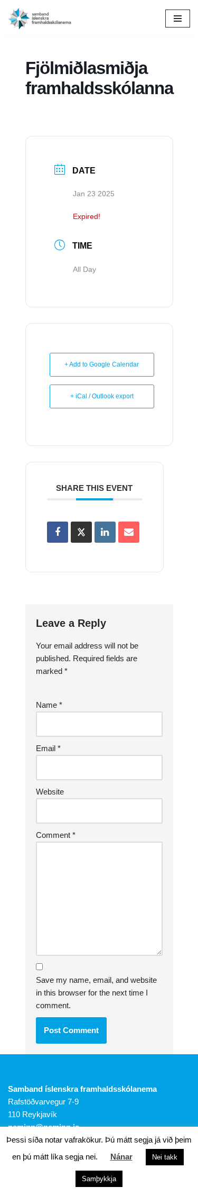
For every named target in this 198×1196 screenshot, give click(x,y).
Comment (56, 834)
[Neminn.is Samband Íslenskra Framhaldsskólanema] (39, 18)
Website (50, 791)
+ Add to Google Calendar (101, 364)
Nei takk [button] (164, 1157)
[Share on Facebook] (57, 532)
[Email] (128, 532)
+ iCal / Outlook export (102, 396)
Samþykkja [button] (99, 1179)
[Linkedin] (105, 532)
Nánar (121, 1156)
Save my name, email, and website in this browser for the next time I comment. (96, 992)
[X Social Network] (81, 532)
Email (48, 748)
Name (49, 704)
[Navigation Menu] (177, 19)
